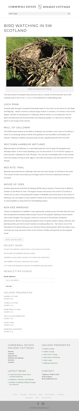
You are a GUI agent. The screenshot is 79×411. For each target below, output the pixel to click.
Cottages (23, 394)
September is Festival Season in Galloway (21, 261)
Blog (40, 394)
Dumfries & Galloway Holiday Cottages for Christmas (26, 257)
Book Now (32, 394)
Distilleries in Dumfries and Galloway (19, 253)
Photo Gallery (50, 394)
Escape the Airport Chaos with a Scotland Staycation (27, 249)
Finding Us (29, 398)
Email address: (10, 276)
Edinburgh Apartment (50, 363)
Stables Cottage (48, 352)
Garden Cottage (48, 349)
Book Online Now (14, 239)
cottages (28, 98)
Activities (60, 394)
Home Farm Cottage (50, 354)
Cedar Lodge (47, 360)
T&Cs (37, 398)
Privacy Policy (46, 398)
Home (15, 394)
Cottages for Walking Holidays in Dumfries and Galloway (28, 266)
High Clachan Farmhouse (51, 357)
